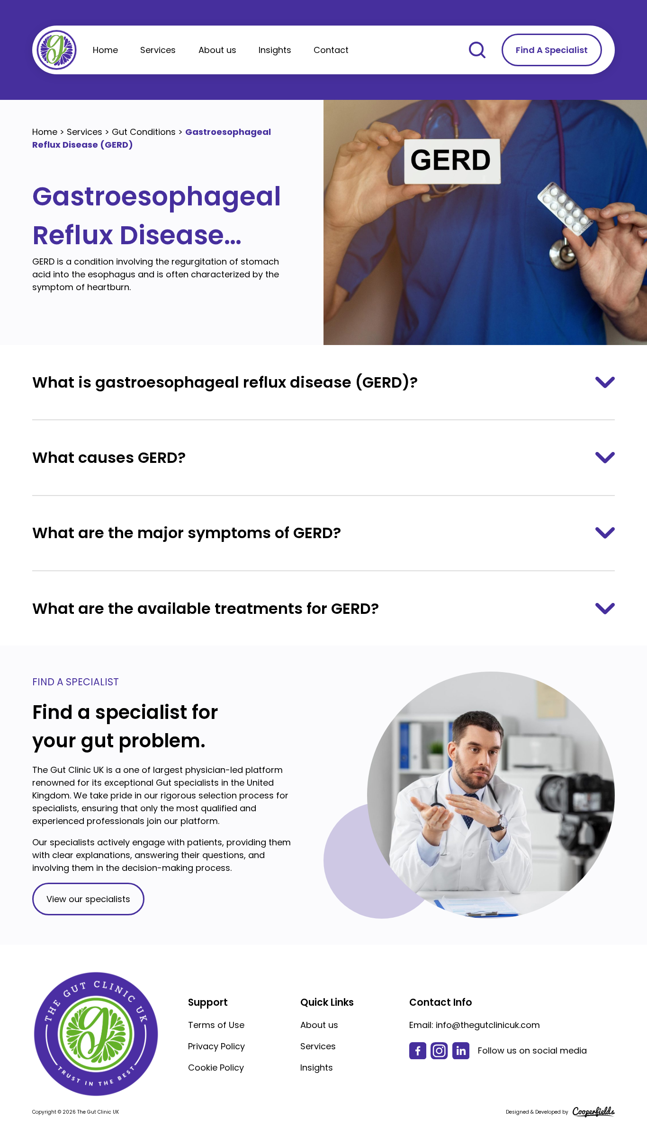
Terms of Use (216, 1025)
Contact (331, 50)
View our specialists (88, 899)
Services (158, 50)
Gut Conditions (144, 132)
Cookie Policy (216, 1067)
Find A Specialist (552, 50)
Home (105, 50)
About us (217, 50)
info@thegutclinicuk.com (488, 1025)
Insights (275, 50)
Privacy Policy (216, 1046)
